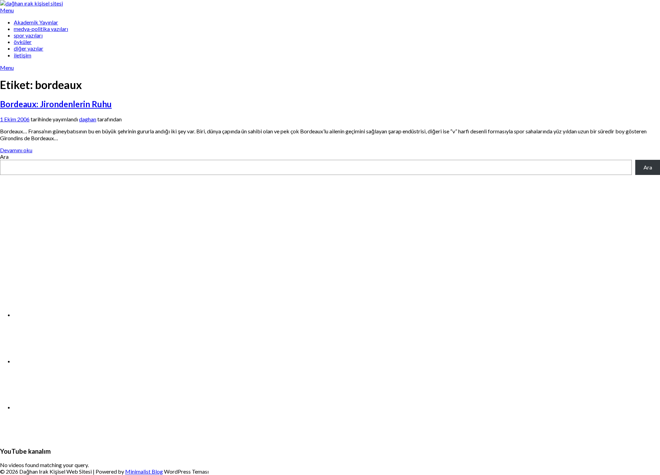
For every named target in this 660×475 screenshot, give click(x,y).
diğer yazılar (28, 48)
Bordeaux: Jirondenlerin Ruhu (56, 104)
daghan (87, 119)
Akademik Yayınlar (36, 22)
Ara (4, 156)
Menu (7, 10)
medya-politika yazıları (41, 28)
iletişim (22, 55)
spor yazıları (28, 35)
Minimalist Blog (144, 471)
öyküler (23, 41)
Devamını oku (16, 150)
